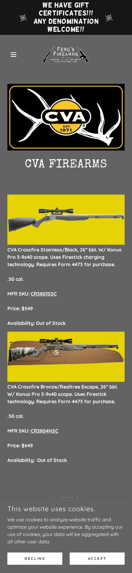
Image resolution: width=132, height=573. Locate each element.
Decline (35, 558)
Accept (97, 558)
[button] (16, 54)
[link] (66, 54)
